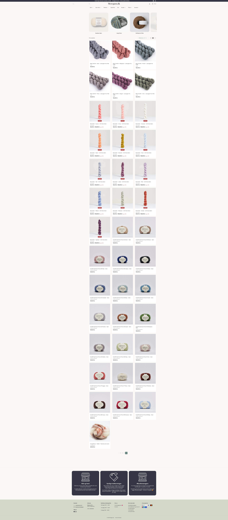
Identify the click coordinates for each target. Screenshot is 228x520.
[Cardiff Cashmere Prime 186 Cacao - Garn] (100, 405)
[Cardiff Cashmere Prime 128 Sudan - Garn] (122, 317)
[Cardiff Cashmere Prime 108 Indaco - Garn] (122, 259)
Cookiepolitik (131, 510)
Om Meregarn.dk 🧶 (119, 505)
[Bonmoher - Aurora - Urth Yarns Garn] (100, 114)
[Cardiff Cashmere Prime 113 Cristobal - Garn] (100, 288)
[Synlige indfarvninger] (114, 477)
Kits (118, 7)
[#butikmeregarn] (142, 477)
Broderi (123, 7)
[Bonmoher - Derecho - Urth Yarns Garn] (122, 143)
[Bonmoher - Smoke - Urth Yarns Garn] (145, 201)
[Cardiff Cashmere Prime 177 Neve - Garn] (122, 376)
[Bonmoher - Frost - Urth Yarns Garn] (145, 143)
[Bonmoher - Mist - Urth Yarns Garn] (145, 172)
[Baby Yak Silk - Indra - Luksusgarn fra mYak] (100, 54)
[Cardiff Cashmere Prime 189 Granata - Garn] (122, 405)
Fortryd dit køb (131, 511)
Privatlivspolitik (131, 508)
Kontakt (116, 506)
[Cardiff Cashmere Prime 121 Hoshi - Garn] (145, 288)
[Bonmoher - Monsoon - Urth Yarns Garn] (122, 201)
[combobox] (81, 3)
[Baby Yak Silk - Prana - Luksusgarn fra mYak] (100, 84)
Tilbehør (105, 7)
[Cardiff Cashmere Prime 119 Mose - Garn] (122, 288)
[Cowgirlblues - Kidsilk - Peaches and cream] (100, 434)
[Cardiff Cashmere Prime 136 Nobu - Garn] (122, 347)
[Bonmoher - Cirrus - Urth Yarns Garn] (122, 114)
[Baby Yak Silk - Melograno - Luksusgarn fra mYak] (122, 55)
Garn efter (97, 7)
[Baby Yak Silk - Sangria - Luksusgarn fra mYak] (122, 85)
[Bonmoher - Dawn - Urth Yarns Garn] (100, 143)
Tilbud (129, 7)
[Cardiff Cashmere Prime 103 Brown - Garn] (145, 230)
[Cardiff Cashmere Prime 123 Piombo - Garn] (100, 317)
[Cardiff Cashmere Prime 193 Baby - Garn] (145, 405)
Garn (91, 7)
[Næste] (126, 453)
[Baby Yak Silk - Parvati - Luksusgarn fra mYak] (145, 55)
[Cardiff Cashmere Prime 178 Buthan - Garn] (145, 376)
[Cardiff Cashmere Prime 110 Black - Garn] (145, 259)
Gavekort (136, 7)
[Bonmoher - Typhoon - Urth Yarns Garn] (100, 230)
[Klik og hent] (85, 477)
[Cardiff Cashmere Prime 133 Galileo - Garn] (100, 347)
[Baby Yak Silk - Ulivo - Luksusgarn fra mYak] (145, 84)
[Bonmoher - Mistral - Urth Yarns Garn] (100, 201)
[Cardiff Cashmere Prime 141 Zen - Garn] (145, 347)
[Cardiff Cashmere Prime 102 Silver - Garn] (122, 230)
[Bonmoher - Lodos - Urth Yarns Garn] (122, 172)
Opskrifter (113, 7)
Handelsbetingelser (132, 505)
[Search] (89, 3)
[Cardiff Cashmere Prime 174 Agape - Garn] (100, 376)
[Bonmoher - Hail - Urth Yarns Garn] (100, 172)
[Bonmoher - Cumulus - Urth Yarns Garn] (145, 114)
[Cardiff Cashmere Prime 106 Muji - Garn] (100, 259)
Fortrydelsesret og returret (134, 506)
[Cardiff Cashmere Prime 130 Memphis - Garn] (145, 318)
